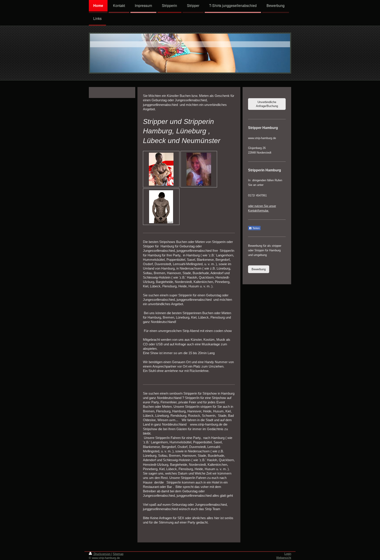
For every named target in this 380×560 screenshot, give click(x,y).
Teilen (256, 228)
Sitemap (118, 554)
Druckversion (102, 554)
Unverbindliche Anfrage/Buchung (267, 104)
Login (287, 553)
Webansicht (283, 557)
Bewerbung (259, 269)
